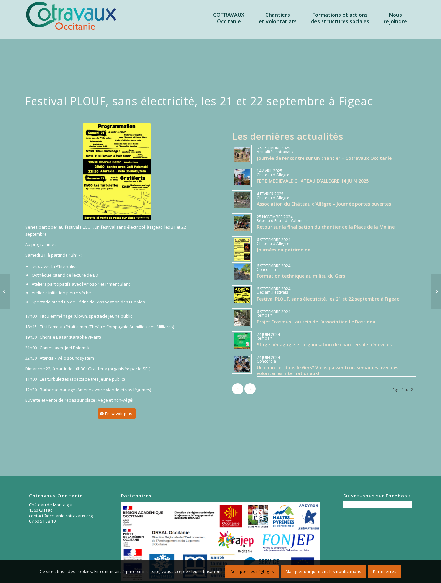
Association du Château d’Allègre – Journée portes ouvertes (324, 204)
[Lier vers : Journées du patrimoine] (242, 249)
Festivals (280, 292)
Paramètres (384, 571)
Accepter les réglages (252, 571)
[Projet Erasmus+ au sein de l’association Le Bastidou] (5, 291)
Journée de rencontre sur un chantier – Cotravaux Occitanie (324, 158)
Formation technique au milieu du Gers (301, 276)
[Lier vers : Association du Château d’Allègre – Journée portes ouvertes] (242, 200)
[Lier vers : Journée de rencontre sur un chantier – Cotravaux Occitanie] (242, 154)
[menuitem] (229, 29)
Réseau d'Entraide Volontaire (283, 220)
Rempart (264, 315)
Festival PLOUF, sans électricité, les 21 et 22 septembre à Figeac (328, 299)
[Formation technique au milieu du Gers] (436, 291)
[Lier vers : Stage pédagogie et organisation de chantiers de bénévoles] (242, 341)
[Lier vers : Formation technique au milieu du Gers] (242, 272)
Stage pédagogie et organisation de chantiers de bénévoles (324, 345)
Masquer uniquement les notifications (324, 571)
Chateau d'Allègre (273, 175)
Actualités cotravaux (275, 152)
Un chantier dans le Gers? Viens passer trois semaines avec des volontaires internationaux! (327, 370)
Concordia (266, 269)
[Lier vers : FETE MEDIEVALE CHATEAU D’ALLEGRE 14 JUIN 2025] (242, 177)
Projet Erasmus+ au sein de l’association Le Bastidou (316, 322)
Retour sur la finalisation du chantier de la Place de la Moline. (326, 227)
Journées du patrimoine (283, 250)
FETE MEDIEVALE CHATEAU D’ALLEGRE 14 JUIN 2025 (313, 181)
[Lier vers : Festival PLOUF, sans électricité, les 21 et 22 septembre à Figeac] (242, 295)
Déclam (264, 292)
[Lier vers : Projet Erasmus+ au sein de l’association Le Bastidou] (242, 318)
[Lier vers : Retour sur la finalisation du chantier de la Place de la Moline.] (242, 223)
